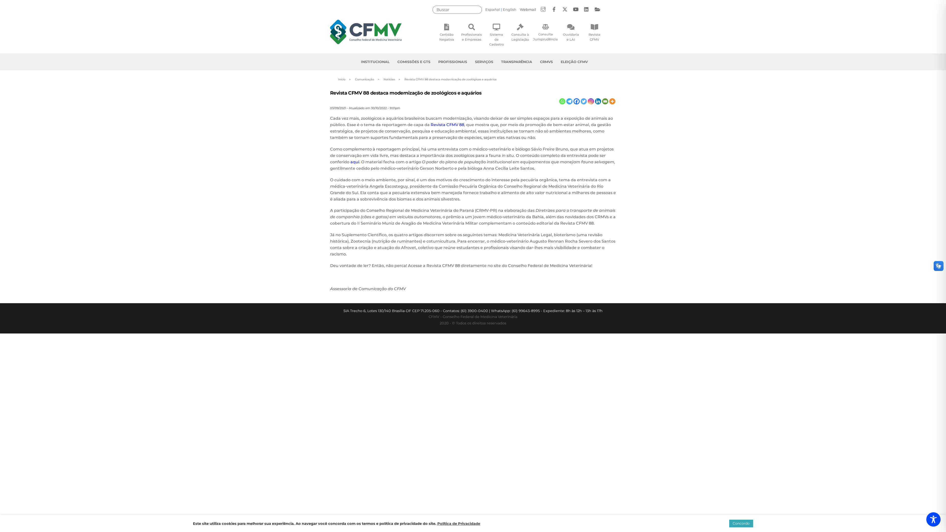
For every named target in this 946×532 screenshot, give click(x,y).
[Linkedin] (598, 101)
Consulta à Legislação (520, 37)
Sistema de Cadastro (496, 39)
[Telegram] (569, 101)
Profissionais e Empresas (471, 37)
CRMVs (546, 62)
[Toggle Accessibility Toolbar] (933, 519)
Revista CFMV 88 (447, 124)
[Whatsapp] (562, 101)
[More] (612, 101)
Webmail (528, 9)
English (509, 9)
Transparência (516, 62)
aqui (354, 162)
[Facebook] (577, 101)
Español (492, 9)
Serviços (484, 62)
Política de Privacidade (458, 523)
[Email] (605, 101)
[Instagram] (591, 101)
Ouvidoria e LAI (571, 37)
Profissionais (452, 62)
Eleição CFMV (574, 62)
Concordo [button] (741, 523)
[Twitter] (584, 101)
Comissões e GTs (413, 62)
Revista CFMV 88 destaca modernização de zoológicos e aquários (406, 93)
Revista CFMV (594, 37)
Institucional (375, 62)
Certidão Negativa (446, 37)
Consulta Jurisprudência (545, 36)
